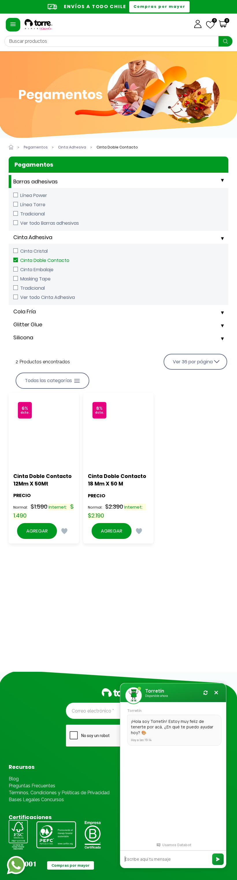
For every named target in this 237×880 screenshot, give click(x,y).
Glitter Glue (27, 324)
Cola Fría (24, 311)
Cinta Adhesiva (32, 237)
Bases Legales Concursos (36, 799)
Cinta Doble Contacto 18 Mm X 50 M (117, 480)
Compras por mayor (159, 6)
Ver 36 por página (193, 361)
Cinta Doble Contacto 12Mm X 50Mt (43, 480)
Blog (14, 779)
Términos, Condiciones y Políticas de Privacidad (59, 792)
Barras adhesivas (35, 181)
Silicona (23, 337)
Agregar (37, 531)
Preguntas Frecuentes (32, 785)
